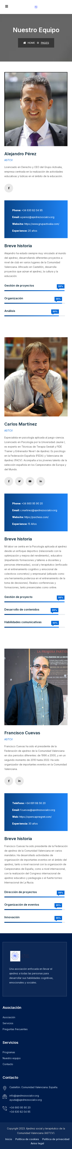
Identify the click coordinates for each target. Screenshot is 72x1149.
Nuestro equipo (12, 1058)
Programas (9, 1052)
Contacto (8, 1064)
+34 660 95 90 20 (20, 1107)
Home (31, 42)
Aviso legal (37, 1143)
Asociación (9, 1017)
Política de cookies (27, 1139)
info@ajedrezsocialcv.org (24, 1095)
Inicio (8, 1139)
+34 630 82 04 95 (19, 1111)
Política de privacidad (55, 1139)
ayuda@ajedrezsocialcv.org (25, 1099)
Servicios (8, 1023)
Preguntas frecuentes (15, 1029)
